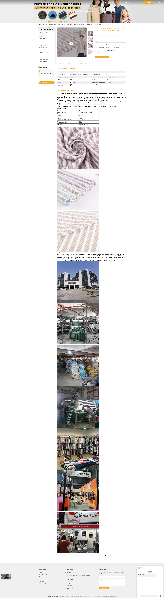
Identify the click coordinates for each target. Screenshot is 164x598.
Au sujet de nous (43, 574)
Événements (128, 2)
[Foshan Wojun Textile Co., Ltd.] (5, 2)
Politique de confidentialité (53, 596)
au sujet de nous (113, 2)
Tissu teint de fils (72, 555)
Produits (45, 24)
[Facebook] (68, 588)
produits (120, 2)
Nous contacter (42, 583)
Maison (106, 2)
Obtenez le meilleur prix (102, 57)
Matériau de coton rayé (86, 555)
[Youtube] (71, 588)
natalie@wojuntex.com (46, 73)
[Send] (161, 596)
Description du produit (85, 63)
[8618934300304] (73, 588)
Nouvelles (41, 579)
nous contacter (136, 2)
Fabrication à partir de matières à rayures (57, 24)
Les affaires (41, 581)
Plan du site (62, 596)
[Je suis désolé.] (40, 79)
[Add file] (139, 596)
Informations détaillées (66, 63)
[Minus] (161, 568)
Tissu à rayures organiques (103, 555)
